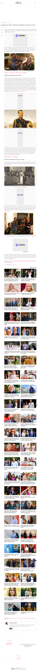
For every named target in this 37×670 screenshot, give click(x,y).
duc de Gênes (16, 618)
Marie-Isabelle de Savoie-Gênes (30, 618)
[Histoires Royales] (18, 3)
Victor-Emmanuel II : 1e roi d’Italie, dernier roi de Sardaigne (17, 72)
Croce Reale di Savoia (14, 264)
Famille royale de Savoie (22, 618)
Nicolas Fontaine (13, 622)
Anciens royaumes (3, 22)
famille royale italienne (22, 91)
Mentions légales (9, 644)
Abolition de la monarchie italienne (13, 156)
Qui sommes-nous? (18, 658)
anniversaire (12, 618)
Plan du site (9, 642)
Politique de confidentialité (9, 643)
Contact (18, 659)
